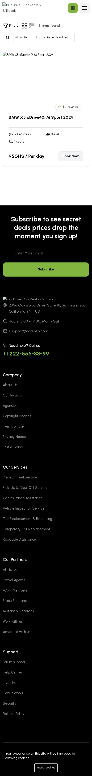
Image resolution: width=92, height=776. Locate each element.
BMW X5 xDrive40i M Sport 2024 (41, 117)
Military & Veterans (18, 611)
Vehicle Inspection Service (24, 508)
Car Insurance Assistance (23, 498)
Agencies (10, 406)
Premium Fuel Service (20, 477)
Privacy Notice (14, 437)
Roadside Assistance (19, 539)
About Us (10, 385)
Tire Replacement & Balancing (27, 519)
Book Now (71, 156)
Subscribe (46, 269)
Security (9, 703)
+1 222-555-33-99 (26, 353)
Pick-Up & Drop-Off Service (25, 488)
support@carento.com (28, 331)
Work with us (12, 621)
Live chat (10, 683)
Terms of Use (13, 426)
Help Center (12, 672)
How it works (13, 693)
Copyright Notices (17, 416)
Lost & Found (13, 447)
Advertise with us (16, 632)
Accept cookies (46, 767)
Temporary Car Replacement (26, 529)
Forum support (14, 662)
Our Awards (12, 395)
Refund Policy (13, 714)
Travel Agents (14, 580)
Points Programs (15, 601)
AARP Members (15, 590)
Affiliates (10, 570)
